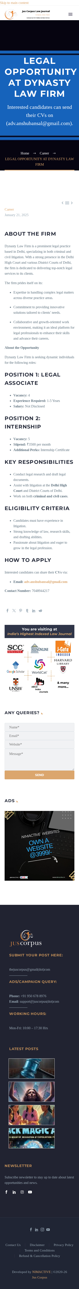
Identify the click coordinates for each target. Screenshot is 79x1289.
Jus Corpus (39, 1277)
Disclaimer (37, 1245)
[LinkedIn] (34, 610)
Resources (59, 37)
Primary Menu (70, 14)
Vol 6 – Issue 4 (62, 70)
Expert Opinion (63, 53)
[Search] (63, 261)
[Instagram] (22, 1192)
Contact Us (13, 1245)
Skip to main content (14, 3)
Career (56, 91)
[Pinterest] (20, 610)
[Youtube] (30, 1192)
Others (56, 119)
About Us (59, 26)
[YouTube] (48, 1229)
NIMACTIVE (41, 1272)
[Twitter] (14, 610)
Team (56, 31)
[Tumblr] (27, 610)
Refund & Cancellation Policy (39, 1256)
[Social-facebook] (6, 1192)
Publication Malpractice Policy (60, 201)
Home (56, 20)
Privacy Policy (64, 1245)
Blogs (56, 48)
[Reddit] (40, 610)
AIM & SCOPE (63, 245)
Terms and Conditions (40, 1250)
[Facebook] (7, 610)
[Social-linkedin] (14, 1192)
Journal (57, 59)
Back (55, 42)
